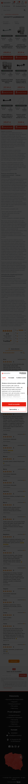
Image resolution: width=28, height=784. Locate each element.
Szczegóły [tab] (11, 377)
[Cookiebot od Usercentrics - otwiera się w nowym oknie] (19, 373)
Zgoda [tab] (4, 377)
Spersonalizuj (13, 409)
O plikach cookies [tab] (21, 377)
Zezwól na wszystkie (14, 404)
